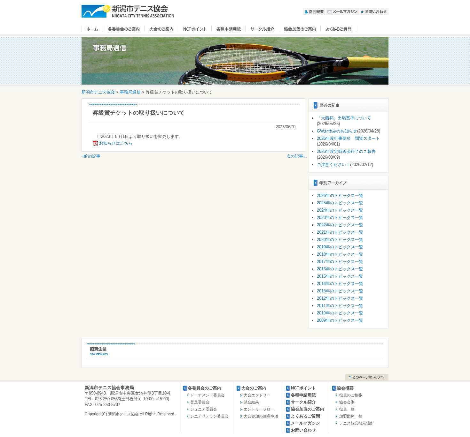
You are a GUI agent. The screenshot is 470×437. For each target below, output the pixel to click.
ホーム (92, 29)
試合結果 (251, 402)
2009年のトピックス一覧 (340, 320)
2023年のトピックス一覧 (340, 217)
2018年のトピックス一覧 (340, 254)
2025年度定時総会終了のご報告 (346, 151)
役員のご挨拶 (350, 395)
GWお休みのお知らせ (337, 131)
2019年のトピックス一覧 (340, 247)
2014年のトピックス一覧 (340, 283)
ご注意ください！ (333, 164)
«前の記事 (91, 156)
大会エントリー (257, 395)
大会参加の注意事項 (261, 416)
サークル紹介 (262, 29)
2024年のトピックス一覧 (340, 210)
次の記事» (295, 156)
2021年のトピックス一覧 (340, 232)
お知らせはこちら (115, 143)
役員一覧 (347, 409)
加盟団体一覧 (350, 416)
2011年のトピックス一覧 (340, 305)
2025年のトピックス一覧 (340, 202)
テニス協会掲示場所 (356, 423)
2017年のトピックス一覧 (340, 261)
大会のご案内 (161, 29)
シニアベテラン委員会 (209, 416)
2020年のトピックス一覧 (340, 239)
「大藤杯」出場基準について (344, 118)
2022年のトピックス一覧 (340, 224)
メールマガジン (342, 11)
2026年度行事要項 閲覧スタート (348, 138)
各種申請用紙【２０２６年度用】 (228, 29)
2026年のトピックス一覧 (340, 195)
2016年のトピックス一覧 (340, 269)
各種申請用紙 (303, 395)
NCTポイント (195, 29)
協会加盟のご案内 (300, 29)
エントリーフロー (259, 409)
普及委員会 (199, 402)
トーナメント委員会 (207, 395)
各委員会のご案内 (124, 29)
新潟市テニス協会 (128, 11)
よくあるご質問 (338, 29)
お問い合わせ (374, 11)
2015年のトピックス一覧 (340, 276)
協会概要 (314, 11)
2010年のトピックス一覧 (340, 313)
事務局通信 (130, 92)
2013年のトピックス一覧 (340, 291)
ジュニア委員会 (203, 409)
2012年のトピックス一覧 (340, 298)
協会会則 (347, 402)
